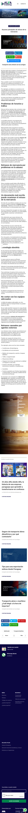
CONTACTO (23, 3)
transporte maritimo (19, 631)
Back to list (14, 635)
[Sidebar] (2, 246)
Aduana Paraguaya (6, 745)
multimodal (6, 631)
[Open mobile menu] (17, 3)
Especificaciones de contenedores (19, 702)
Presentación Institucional (18, 696)
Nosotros (4, 695)
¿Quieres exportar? (6, 705)
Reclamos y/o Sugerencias (8, 750)
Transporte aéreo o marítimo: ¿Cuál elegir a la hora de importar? (14, 603)
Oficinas (4, 697)
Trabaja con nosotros (7, 700)
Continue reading (6, 496)
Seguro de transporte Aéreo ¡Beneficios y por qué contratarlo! (13, 534)
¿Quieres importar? (6, 702)
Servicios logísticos (14, 26)
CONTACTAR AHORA (21, 415)
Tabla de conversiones (20, 699)
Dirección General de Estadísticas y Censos (12, 747)
